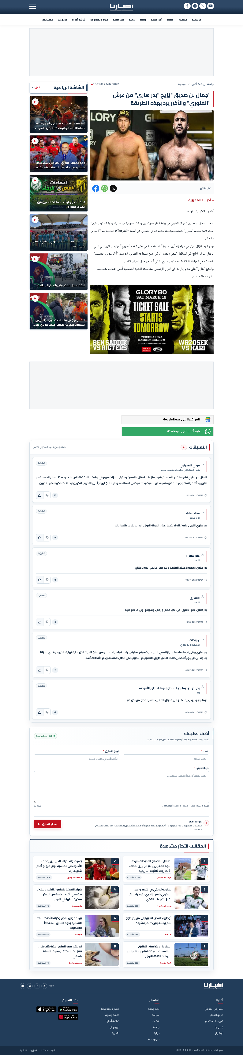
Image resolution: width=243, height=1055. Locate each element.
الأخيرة (115, 1033)
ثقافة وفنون (112, 1015)
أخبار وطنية (156, 19)
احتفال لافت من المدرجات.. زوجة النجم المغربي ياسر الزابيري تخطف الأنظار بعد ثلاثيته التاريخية (150, 866)
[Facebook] (44, 986)
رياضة (143, 19)
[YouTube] (22, 986)
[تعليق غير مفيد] (46, 495)
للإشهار (219, 1033)
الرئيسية (196, 19)
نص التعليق (201, 768)
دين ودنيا (62, 19)
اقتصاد (170, 19)
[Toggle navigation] (32, 6)
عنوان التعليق (111, 751)
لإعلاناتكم (47, 19)
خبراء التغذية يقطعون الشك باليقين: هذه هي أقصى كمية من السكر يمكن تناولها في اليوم (59, 894)
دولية (132, 19)
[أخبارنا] (213, 986)
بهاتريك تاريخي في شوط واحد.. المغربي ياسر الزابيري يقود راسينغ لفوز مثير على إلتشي (150, 894)
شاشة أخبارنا (78, 19)
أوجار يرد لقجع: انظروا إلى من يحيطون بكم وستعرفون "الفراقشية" (148, 920)
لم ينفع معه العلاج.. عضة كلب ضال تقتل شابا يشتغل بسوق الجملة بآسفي (60, 951)
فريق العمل (216, 1015)
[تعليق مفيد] (39, 495)
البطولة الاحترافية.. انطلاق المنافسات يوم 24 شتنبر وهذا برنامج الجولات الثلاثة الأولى (149, 951)
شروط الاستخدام (214, 1021)
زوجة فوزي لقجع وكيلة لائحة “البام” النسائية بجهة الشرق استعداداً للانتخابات (59, 923)
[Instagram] (37, 986)
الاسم (205, 751)
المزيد (36, 87)
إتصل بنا (219, 1027)
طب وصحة (118, 19)
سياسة (183, 19)
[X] (30, 986)
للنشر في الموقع (214, 1009)
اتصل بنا (33, 1050)
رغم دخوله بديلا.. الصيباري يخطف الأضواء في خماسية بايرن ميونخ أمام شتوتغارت (59, 866)
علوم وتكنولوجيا (99, 19)
